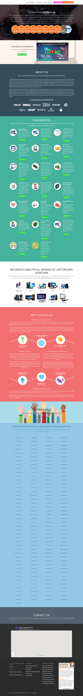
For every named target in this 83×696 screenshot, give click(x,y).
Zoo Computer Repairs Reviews (41, 417)
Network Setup (29, 675)
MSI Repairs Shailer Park (47, 677)
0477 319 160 (58, 2)
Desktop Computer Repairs (31, 665)
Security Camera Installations (15, 674)
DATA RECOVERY (45, 144)
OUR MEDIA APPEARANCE (22, 47)
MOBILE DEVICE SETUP (46, 182)
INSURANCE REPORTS (24, 182)
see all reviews (66, 688)
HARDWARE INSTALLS (46, 163)
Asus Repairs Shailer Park (47, 669)
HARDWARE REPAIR (67, 163)
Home (28, 2)
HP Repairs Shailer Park (47, 673)
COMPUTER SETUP (45, 129)
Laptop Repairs (29, 667)
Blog (45, 2)
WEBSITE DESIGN (23, 242)
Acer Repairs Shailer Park (47, 665)
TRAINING (21, 221)
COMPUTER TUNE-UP (68, 129)
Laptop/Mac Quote (68, 2)
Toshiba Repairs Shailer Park (48, 683)
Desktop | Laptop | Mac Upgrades (33, 671)
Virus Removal (29, 673)
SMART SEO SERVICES (46, 242)
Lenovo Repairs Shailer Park (48, 675)
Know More (22, 139)
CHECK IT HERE (22, 54)
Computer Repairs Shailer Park (20, 692)
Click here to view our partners (15, 671)
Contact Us (50, 2)
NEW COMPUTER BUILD (68, 221)
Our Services (39, 2)
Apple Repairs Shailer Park (47, 667)
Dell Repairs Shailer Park (47, 671)
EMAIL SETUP (66, 144)
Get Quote (11, 666)
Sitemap (35, 692)
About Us (33, 2)
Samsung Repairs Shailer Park (48, 679)
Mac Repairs (28, 669)
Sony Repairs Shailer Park (47, 681)
